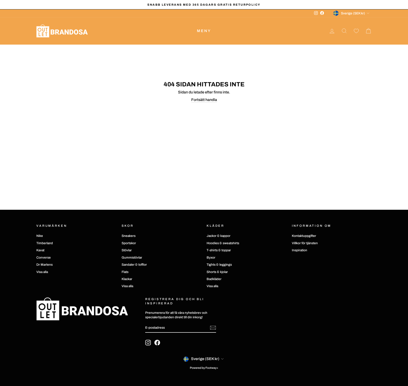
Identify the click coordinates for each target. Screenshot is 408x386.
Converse (43, 257)
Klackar (127, 279)
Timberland (44, 243)
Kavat (40, 250)
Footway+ (211, 367)
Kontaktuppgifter (304, 236)
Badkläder (214, 279)
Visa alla (42, 272)
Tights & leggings (219, 264)
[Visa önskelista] (356, 31)
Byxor (211, 257)
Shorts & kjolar (217, 272)
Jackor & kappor (218, 236)
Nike (39, 236)
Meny (204, 31)
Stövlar (127, 250)
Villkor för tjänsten (305, 243)
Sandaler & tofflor (134, 264)
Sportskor (129, 243)
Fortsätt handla (204, 100)
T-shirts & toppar (219, 250)
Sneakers (129, 236)
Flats (125, 272)
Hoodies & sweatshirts (223, 243)
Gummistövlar (132, 257)
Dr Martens (44, 264)
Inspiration (299, 250)
